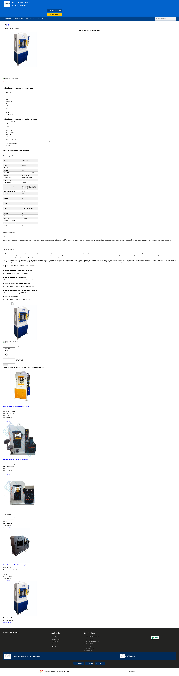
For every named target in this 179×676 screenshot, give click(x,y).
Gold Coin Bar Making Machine (92, 641)
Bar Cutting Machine (90, 648)
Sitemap (54, 646)
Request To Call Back (8, 622)
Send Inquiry (54, 14)
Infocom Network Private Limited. (63, 671)
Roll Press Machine (90, 643)
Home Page (7, 18)
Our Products (30, 18)
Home (7, 24)
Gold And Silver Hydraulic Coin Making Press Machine (18, 512)
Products (8, 25)
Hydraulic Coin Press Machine (13, 27)
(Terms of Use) (65, 669)
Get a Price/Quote (7, 421)
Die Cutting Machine (90, 646)
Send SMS (90, 663)
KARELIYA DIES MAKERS (21, 4)
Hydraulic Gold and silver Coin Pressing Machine (16, 565)
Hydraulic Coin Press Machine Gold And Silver (15, 459)
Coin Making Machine (90, 639)
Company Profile (18, 18)
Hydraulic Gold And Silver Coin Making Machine (16, 406)
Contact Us (40, 18)
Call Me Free (101, 663)
